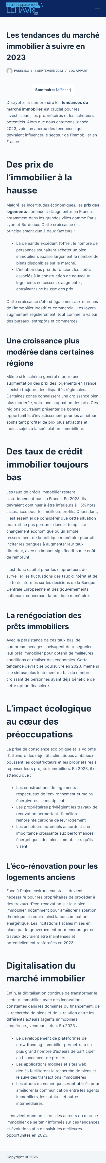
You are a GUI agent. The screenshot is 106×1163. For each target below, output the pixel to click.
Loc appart (78, 71)
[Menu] (97, 8)
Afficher (63, 90)
